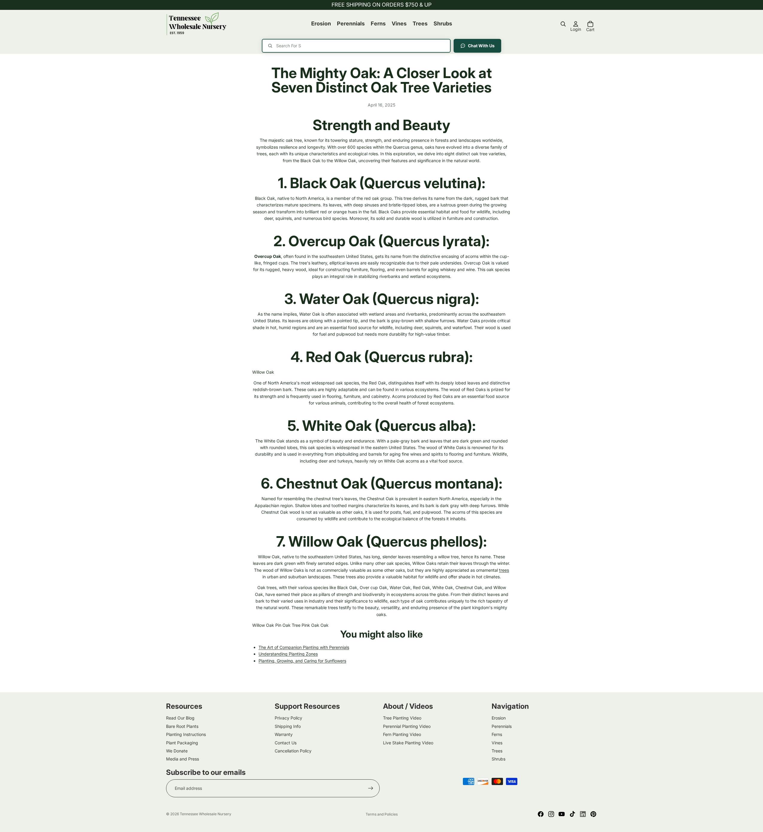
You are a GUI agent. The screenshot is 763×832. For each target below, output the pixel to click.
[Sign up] (370, 788)
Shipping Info (288, 726)
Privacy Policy (288, 717)
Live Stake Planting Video (408, 742)
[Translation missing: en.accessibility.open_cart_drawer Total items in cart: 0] (590, 24)
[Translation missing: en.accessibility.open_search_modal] (563, 24)
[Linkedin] (582, 814)
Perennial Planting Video (407, 726)
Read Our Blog (180, 717)
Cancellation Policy (293, 750)
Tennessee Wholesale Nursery (205, 814)
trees (504, 570)
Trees (497, 750)
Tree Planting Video (402, 717)
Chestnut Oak (321, 483)
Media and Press (182, 758)
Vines (497, 742)
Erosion (499, 717)
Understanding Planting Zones (288, 653)
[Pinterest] (593, 814)
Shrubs (498, 758)
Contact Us (286, 742)
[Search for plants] (356, 46)
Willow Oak (263, 372)
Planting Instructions (186, 734)
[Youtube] (561, 814)
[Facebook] (540, 814)
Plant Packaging (182, 742)
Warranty (284, 734)
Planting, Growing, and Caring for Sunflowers (302, 660)
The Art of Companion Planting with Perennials (304, 647)
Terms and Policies (382, 814)
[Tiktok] (572, 814)
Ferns (497, 734)
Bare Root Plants (182, 726)
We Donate (177, 750)
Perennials (502, 726)
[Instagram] (551, 814)
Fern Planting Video (402, 734)
